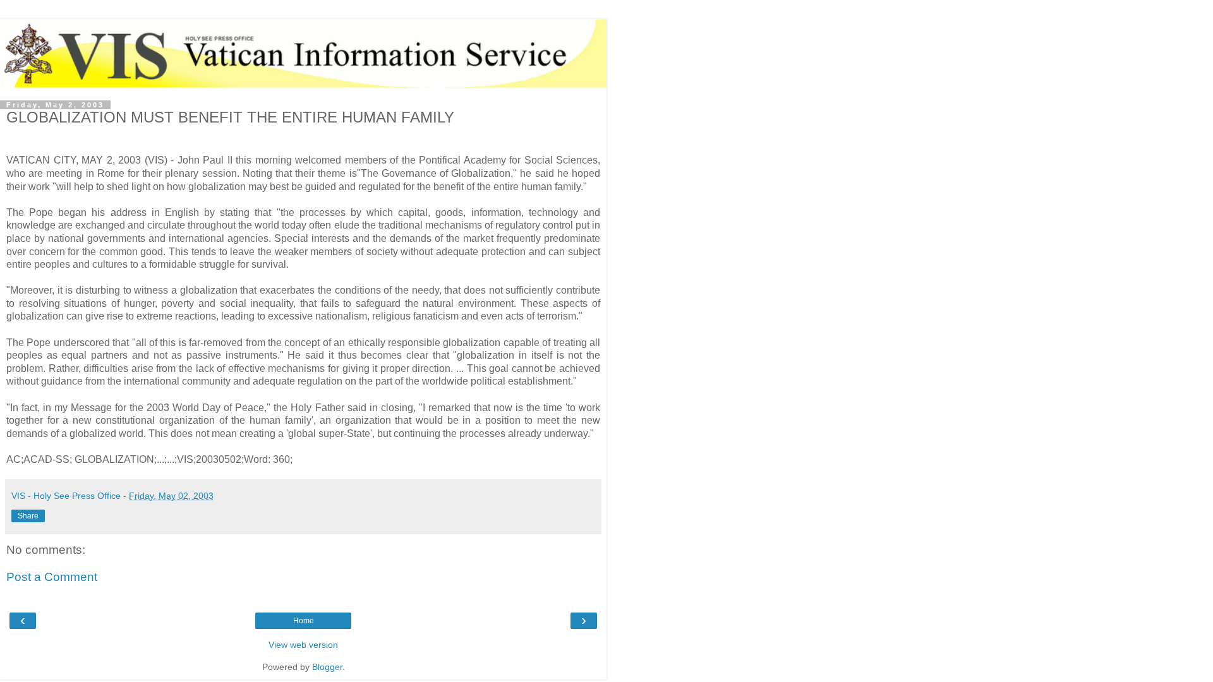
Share (28, 516)
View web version (303, 645)
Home (303, 620)
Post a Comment (51, 576)
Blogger (327, 667)
